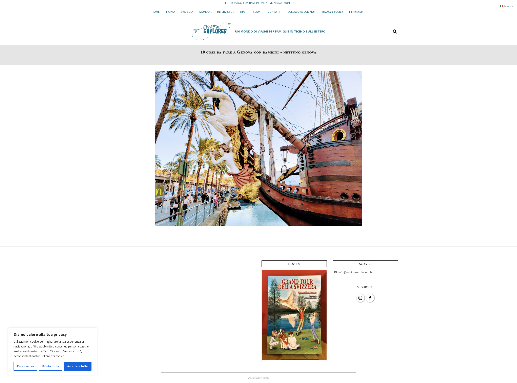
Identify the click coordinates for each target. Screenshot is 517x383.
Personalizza (25, 366)
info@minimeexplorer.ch (355, 272)
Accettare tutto (77, 366)
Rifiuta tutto (50, 366)
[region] (52, 351)
